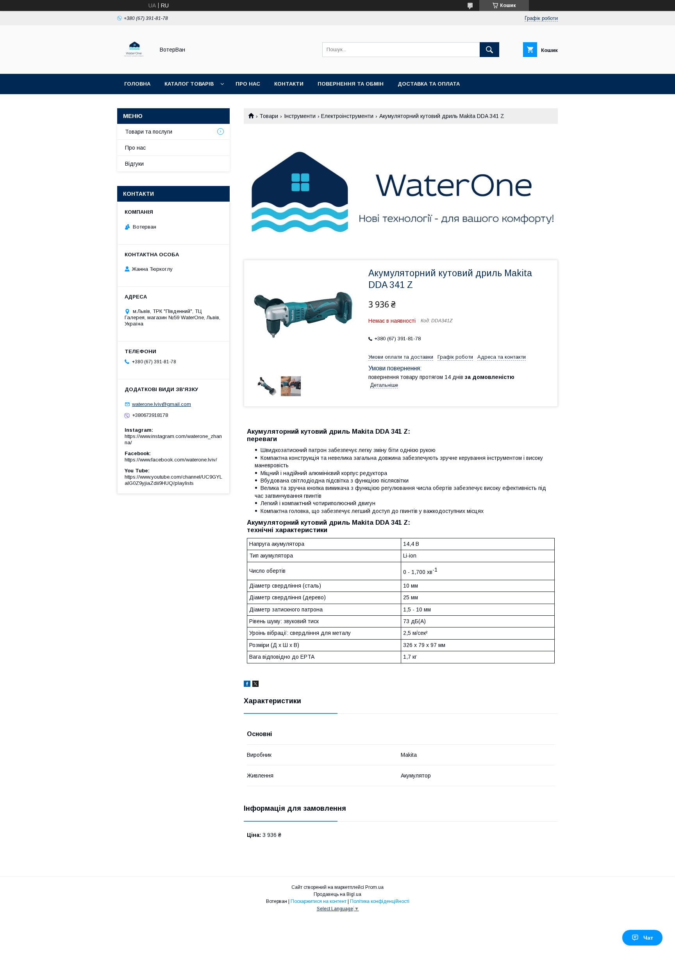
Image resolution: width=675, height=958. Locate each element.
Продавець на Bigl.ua (337, 894)
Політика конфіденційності (379, 901)
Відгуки (134, 164)
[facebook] (247, 685)
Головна (137, 84)
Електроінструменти (347, 116)
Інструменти (300, 116)
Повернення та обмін (351, 84)
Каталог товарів (189, 84)
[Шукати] (489, 49)
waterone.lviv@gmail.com (161, 404)
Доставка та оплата (429, 84)
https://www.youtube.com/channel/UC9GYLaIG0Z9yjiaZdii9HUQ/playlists (173, 480)
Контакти (289, 84)
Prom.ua (374, 887)
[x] (255, 685)
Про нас (248, 84)
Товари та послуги (148, 132)
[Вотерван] (133, 64)
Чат (648, 938)
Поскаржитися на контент (318, 901)
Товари (268, 116)
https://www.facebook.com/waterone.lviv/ (171, 460)
